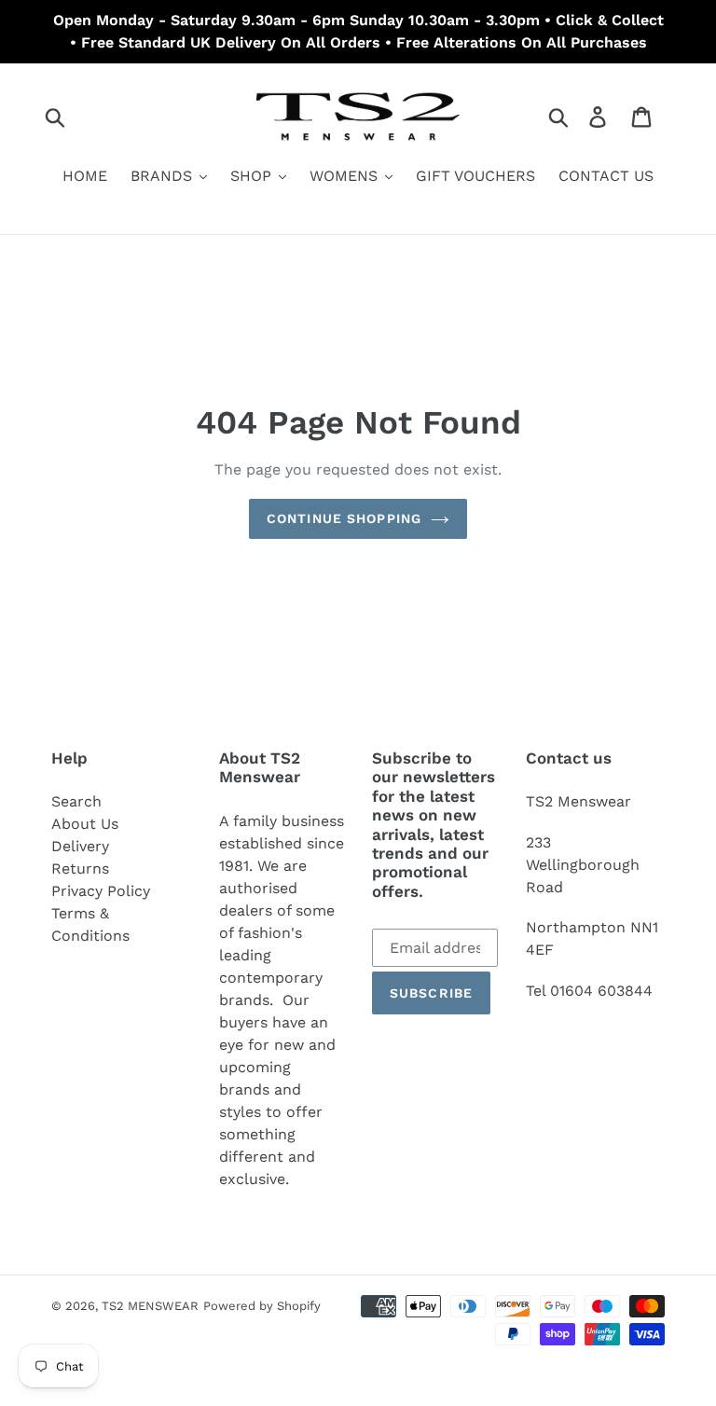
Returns (80, 868)
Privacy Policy (100, 891)
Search (76, 801)
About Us (84, 824)
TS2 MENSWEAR (150, 1306)
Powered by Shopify (262, 1306)
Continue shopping (344, 518)
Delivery (80, 846)
